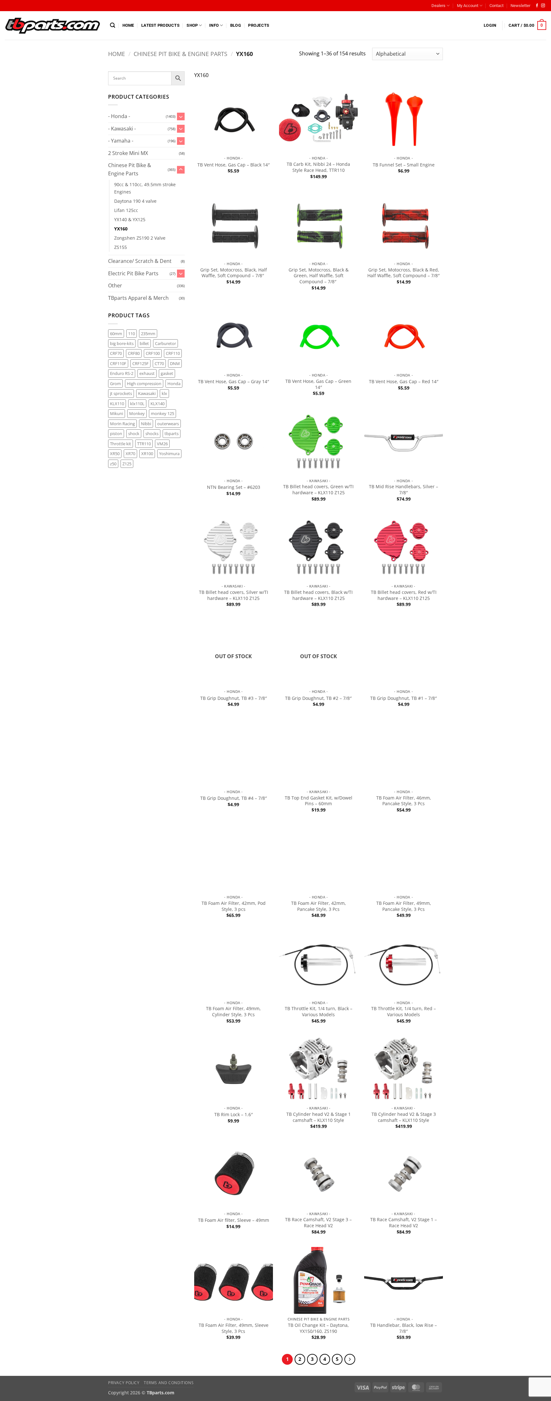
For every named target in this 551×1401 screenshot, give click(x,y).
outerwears (168, 423)
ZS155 (120, 247)
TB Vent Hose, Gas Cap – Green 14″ (318, 384)
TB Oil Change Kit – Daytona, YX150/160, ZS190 (318, 1328)
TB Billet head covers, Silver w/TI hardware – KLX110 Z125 (233, 595)
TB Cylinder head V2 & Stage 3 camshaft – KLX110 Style (403, 1117)
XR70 (130, 453)
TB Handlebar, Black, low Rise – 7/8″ (403, 1328)
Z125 (126, 464)
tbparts (172, 433)
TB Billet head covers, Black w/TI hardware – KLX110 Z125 (318, 595)
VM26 (162, 444)
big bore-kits (122, 343)
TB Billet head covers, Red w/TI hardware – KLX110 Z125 (404, 595)
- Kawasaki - (122, 128)
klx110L (137, 403)
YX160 (121, 229)
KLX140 (158, 403)
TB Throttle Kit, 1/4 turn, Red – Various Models (403, 1011)
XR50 (115, 453)
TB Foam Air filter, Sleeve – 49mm (233, 1220)
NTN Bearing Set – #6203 (233, 487)
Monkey (137, 413)
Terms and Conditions (169, 1382)
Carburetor (165, 343)
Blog (235, 25)
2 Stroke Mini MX (128, 153)
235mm (148, 333)
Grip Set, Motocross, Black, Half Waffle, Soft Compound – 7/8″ (233, 273)
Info (214, 25)
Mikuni (116, 413)
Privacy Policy (124, 1382)
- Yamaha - (120, 140)
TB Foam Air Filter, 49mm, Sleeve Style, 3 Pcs (233, 1328)
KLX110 (117, 403)
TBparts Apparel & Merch (138, 297)
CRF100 (153, 353)
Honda (173, 383)
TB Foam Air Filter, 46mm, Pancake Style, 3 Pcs (403, 801)
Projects (258, 25)
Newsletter (520, 5)
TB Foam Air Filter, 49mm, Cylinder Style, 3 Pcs (233, 1011)
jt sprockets (121, 393)
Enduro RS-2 (121, 373)
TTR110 (144, 444)
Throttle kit (120, 444)
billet (144, 343)
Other (115, 285)
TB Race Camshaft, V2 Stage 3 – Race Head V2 (318, 1223)
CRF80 (134, 353)
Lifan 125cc (126, 210)
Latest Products (160, 25)
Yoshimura (169, 453)
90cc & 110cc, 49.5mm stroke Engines (145, 188)
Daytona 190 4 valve (135, 201)
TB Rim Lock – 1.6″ (233, 1114)
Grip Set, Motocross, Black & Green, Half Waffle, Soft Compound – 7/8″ (319, 276)
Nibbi (146, 423)
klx (164, 393)
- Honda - (119, 116)
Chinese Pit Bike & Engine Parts (180, 54)
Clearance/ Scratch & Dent (140, 260)
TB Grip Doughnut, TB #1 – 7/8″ (403, 698)
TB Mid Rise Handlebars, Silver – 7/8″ (403, 490)
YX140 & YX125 (129, 219)
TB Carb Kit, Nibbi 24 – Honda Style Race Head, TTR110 (318, 167)
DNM (175, 363)
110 (131, 333)
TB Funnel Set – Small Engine (404, 165)
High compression (144, 383)
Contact (496, 5)
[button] (112, 25)
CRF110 (173, 353)
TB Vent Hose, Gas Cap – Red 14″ (403, 381)
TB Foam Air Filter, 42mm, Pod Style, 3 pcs (234, 906)
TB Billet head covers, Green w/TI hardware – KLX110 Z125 (318, 490)
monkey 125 (162, 413)
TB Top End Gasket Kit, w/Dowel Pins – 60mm (318, 801)
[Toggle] (181, 116)
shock (133, 433)
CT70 (159, 363)
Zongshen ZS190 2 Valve (139, 238)
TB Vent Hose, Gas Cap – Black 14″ (233, 165)
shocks (151, 433)
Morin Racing (122, 423)
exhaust (147, 373)
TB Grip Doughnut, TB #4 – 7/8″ (233, 798)
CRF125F (140, 363)
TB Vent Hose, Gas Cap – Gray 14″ (233, 381)
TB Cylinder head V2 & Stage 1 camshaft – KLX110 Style (318, 1117)
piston (116, 433)
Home (128, 25)
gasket (167, 373)
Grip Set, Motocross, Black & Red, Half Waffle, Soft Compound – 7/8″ (403, 273)
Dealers (438, 5)
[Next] (349, 1359)
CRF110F (118, 363)
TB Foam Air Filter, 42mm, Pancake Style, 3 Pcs (318, 906)
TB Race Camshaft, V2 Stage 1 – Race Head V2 (403, 1223)
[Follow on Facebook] (537, 6)
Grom (115, 383)
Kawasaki (147, 393)
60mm (116, 333)
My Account (467, 5)
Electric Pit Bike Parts (133, 273)
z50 (113, 464)
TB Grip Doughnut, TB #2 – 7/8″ (318, 698)
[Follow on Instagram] (543, 6)
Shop (192, 25)
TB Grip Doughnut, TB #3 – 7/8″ (233, 698)
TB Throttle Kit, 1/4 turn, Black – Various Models (318, 1011)
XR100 (147, 453)
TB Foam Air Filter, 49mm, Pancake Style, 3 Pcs (403, 906)
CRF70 (116, 353)
